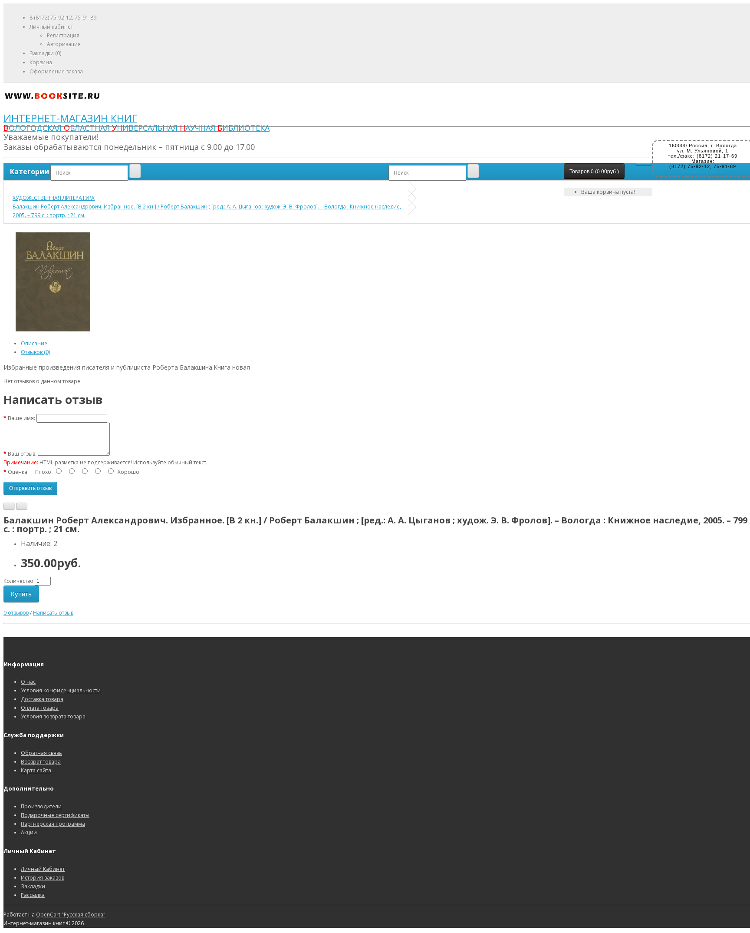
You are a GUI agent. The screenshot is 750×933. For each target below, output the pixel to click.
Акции (29, 832)
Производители (41, 806)
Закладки (33, 886)
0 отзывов (16, 612)
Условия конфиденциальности (61, 690)
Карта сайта (36, 770)
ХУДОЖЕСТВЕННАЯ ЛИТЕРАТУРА (54, 198)
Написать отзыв (53, 612)
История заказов (42, 877)
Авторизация (64, 44)
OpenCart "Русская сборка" (70, 914)
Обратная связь (41, 753)
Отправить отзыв (30, 488)
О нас (28, 681)
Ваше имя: (21, 418)
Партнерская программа (53, 823)
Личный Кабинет (43, 869)
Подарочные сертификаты (55, 815)
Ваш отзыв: (22, 453)
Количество (18, 581)
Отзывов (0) (35, 352)
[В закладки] (9, 506)
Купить (21, 594)
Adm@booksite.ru (703, 171)
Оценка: (18, 472)
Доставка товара (42, 699)
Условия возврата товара (53, 716)
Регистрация (63, 35)
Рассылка (33, 895)
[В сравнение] (21, 506)
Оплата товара (40, 707)
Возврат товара (41, 761)
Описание (34, 343)
